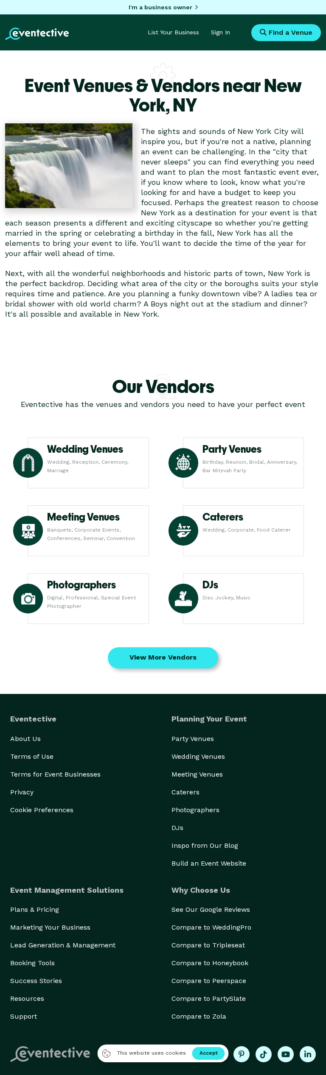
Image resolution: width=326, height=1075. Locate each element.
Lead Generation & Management (62, 945)
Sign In (220, 32)
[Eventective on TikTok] (264, 1054)
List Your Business (173, 32)
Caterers (185, 792)
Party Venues (192, 739)
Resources (27, 998)
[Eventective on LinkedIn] (308, 1054)
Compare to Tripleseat (208, 945)
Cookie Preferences (41, 810)
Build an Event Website (208, 863)
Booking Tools (32, 963)
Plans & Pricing (34, 909)
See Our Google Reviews (210, 909)
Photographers (195, 810)
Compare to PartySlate (208, 998)
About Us (25, 739)
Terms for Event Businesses (55, 774)
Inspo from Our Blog (204, 845)
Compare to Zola (198, 1016)
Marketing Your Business (50, 927)
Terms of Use (31, 756)
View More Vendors (163, 657)
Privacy (22, 792)
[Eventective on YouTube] (286, 1054)
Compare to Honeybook (209, 963)
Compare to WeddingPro (211, 927)
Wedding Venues (198, 756)
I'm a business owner (160, 7)
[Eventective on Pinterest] (241, 1054)
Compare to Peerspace (208, 981)
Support (23, 1016)
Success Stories (36, 981)
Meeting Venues (197, 774)
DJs (177, 828)
